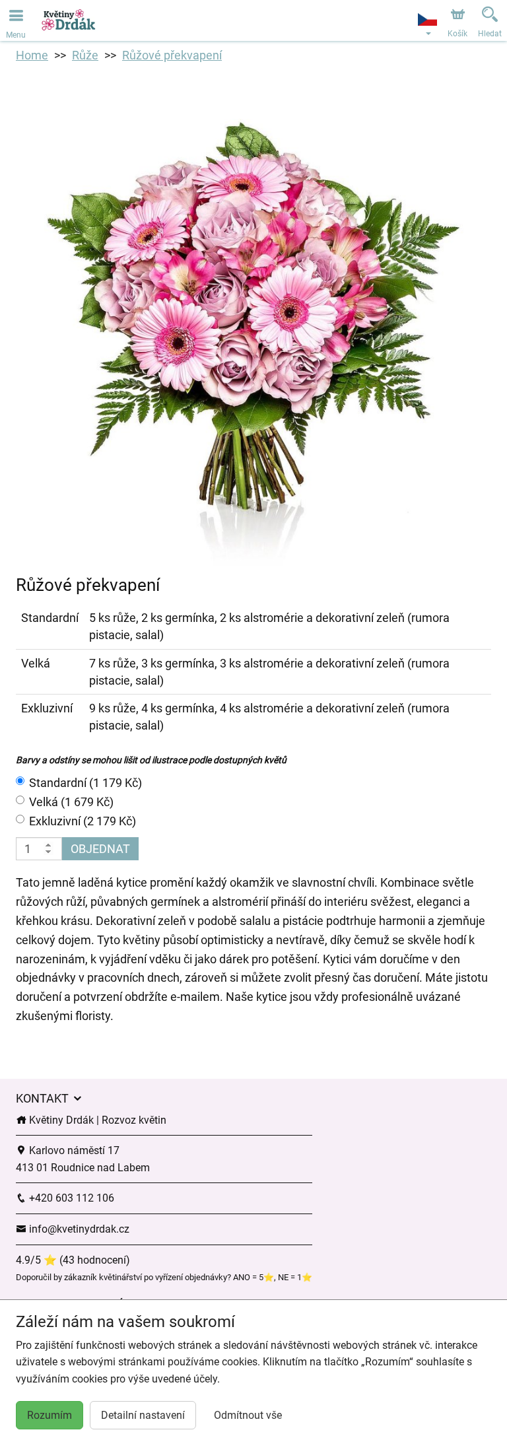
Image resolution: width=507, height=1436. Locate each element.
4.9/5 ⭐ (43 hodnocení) (73, 1260)
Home (32, 55)
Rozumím (49, 1415)
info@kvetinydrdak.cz (77, 1229)
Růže (85, 55)
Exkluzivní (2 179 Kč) (82, 821)
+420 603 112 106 (70, 1198)
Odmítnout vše (248, 1415)
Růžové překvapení (172, 55)
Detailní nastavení (143, 1415)
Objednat (100, 849)
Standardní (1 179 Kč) (85, 783)
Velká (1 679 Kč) (71, 802)
